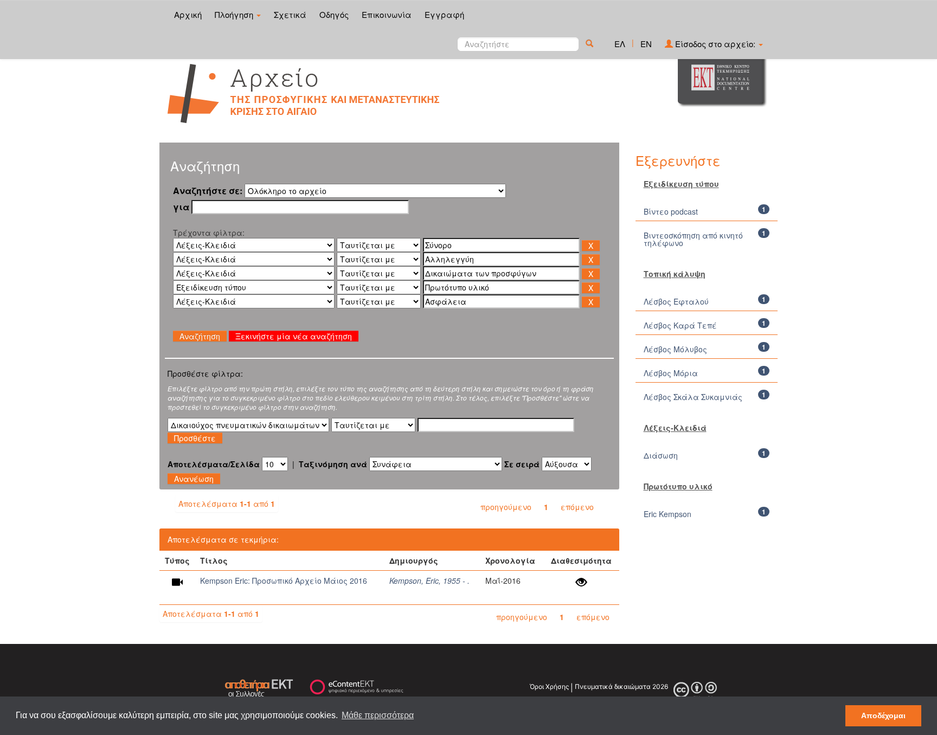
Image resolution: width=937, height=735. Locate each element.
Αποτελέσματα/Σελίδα (214, 464)
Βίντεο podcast (671, 211)
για (181, 207)
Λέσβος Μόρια (671, 373)
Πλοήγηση (235, 14)
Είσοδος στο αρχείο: (715, 43)
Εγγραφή (444, 14)
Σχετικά (290, 14)
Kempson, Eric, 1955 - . (429, 580)
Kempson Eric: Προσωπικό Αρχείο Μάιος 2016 (283, 580)
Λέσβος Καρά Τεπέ (680, 325)
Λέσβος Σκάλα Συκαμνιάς (693, 396)
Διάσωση (661, 455)
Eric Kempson (667, 513)
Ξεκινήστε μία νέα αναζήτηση (293, 336)
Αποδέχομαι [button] (883, 715)
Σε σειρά (522, 464)
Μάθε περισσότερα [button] (378, 715)
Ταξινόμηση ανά (333, 464)
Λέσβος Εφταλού (676, 301)
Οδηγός (334, 14)
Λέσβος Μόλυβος (675, 349)
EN (646, 43)
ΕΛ (619, 43)
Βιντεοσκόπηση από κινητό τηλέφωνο (693, 239)
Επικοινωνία (387, 14)
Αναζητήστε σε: (207, 191)
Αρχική (188, 14)
